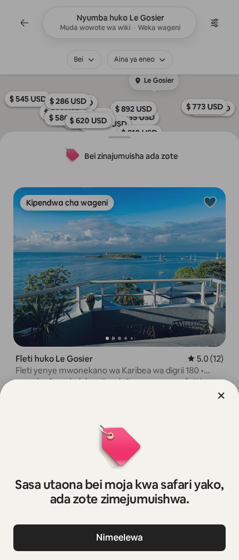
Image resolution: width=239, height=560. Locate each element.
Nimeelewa (119, 537)
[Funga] (221, 395)
